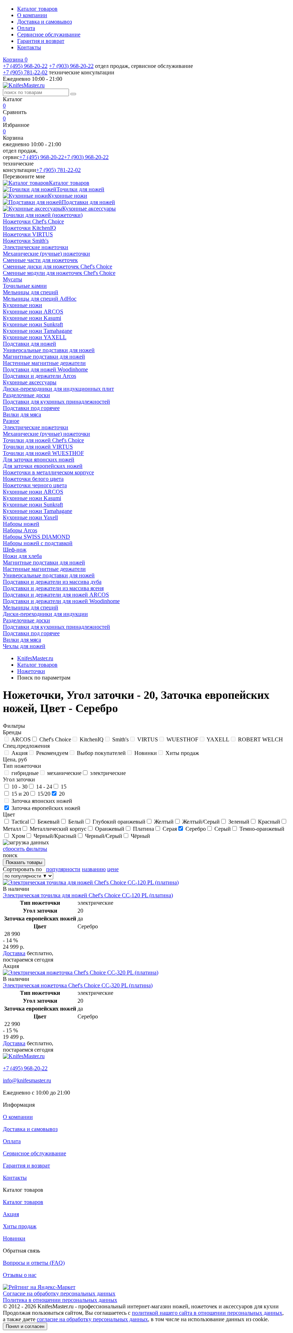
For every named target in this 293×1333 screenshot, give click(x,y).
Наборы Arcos (20, 530)
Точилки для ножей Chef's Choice (43, 440)
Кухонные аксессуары (29, 382)
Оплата (26, 28)
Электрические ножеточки (35, 247)
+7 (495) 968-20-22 (25, 66)
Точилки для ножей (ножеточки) (43, 215)
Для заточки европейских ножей (43, 466)
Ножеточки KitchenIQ (29, 228)
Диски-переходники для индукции (45, 614)
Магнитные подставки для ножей (44, 357)
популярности (63, 869)
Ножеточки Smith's (26, 241)
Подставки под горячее (31, 408)
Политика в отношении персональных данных (60, 1300)
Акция (11, 1214)
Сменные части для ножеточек (40, 260)
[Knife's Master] (24, 1056)
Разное (11, 421)
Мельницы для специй (30, 292)
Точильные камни (25, 286)
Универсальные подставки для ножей (49, 350)
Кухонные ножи (22, 305)
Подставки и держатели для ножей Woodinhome (61, 601)
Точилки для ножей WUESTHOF (43, 453)
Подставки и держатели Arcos (39, 376)
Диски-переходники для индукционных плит (58, 389)
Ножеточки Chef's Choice (33, 221)
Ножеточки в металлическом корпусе (48, 472)
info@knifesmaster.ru (27, 1080)
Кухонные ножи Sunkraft (33, 324)
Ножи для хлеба (22, 556)
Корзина (15, 59)
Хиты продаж (19, 1226)
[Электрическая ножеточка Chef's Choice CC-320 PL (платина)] (80, 972)
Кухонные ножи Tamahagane (37, 331)
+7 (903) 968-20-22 (71, 66)
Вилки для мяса (22, 414)
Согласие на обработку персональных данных (59, 1293)
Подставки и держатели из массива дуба (52, 582)
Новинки (14, 1238)
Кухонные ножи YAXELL (34, 337)
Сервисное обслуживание (48, 34)
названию (94, 869)
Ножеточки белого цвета (33, 479)
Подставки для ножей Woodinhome (45, 369)
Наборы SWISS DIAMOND (36, 537)
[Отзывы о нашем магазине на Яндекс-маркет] (39, 1287)
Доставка (14, 953)
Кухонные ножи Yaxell (30, 517)
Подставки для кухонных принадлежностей (56, 402)
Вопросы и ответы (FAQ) (34, 1263)
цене (113, 869)
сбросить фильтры (25, 849)
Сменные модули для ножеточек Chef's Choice (59, 273)
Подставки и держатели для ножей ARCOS (56, 595)
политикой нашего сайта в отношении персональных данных (207, 1313)
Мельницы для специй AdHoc (39, 299)
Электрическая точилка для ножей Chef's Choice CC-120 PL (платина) (88, 895)
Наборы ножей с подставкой (38, 543)
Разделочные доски (26, 395)
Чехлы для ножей (24, 646)
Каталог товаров (37, 9)
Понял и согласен (25, 1326)
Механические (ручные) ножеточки (46, 254)
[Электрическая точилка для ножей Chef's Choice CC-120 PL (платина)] (91, 882)
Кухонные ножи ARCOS (33, 311)
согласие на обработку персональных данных (92, 1319)
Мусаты (12, 279)
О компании (32, 15)
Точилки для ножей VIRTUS (38, 447)
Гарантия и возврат (40, 41)
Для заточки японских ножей (38, 459)
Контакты (29, 47)
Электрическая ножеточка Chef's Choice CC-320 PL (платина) (78, 985)
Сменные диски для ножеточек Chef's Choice (57, 266)
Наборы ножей (21, 524)
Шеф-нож (14, 550)
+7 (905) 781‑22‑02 (25, 72)
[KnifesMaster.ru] (24, 85)
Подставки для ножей (29, 344)
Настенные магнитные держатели (44, 363)
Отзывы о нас (19, 1275)
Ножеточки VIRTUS (28, 234)
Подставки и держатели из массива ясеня (53, 588)
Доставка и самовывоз (44, 22)
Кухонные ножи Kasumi (32, 318)
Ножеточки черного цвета (35, 485)
